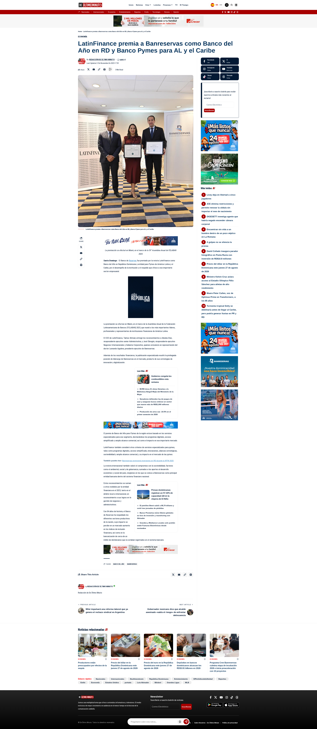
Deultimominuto (137, 679)
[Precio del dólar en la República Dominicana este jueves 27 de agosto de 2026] (125, 645)
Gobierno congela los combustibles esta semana (161, 379)
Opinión (176, 12)
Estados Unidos (112, 683)
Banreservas (132, 564)
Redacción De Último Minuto (102, 59)
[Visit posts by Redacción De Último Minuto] (81, 61)
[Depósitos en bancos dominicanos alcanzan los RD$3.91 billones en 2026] (191, 645)
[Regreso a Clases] (141, 425)
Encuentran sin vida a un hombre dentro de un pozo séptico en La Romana (218, 233)
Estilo (147, 12)
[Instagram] (231, 12)
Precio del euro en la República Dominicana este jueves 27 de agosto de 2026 (158, 665)
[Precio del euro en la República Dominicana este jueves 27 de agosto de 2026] (158, 645)
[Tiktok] (210, 76)
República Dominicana (158, 679)
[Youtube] (229, 69)
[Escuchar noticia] (110, 69)
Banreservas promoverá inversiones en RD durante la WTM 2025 (148, 461)
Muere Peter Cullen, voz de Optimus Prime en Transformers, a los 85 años (218, 297)
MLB (187, 683)
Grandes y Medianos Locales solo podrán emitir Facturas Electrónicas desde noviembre (156, 525)
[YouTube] (228, 12)
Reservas (133, 260)
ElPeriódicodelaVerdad (203, 679)
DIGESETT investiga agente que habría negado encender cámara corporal (219, 220)
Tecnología (156, 12)
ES (217, 5)
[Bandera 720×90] (141, 240)
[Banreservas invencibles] (219, 371)
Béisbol (158, 683)
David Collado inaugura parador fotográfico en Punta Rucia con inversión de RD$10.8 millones (219, 255)
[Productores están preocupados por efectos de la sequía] (92, 645)
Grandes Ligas (173, 683)
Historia (167, 12)
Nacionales (85, 12)
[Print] (104, 69)
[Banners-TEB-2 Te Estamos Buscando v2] (158, 21)
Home (80, 31)
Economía (111, 12)
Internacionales (98, 12)
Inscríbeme (209, 110)
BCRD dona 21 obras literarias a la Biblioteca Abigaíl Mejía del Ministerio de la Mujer (155, 391)
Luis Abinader (143, 683)
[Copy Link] (99, 69)
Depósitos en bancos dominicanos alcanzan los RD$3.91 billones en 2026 (189, 665)
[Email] (93, 69)
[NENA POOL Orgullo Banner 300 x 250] (219, 405)
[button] (231, 5)
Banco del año (118, 564)
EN (221, 5)
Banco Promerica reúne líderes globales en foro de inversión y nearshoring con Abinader (155, 515)
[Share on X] (88, 69)
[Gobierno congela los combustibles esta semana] (143, 379)
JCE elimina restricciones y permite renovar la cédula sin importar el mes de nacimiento (217, 208)
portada (128, 683)
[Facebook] (222, 12)
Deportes (137, 12)
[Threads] (237, 12)
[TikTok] (234, 12)
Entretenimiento (124, 12)
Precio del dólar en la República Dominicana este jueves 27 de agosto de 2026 (219, 268)
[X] (225, 12)
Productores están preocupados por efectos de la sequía (92, 665)
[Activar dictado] (180, 721)
